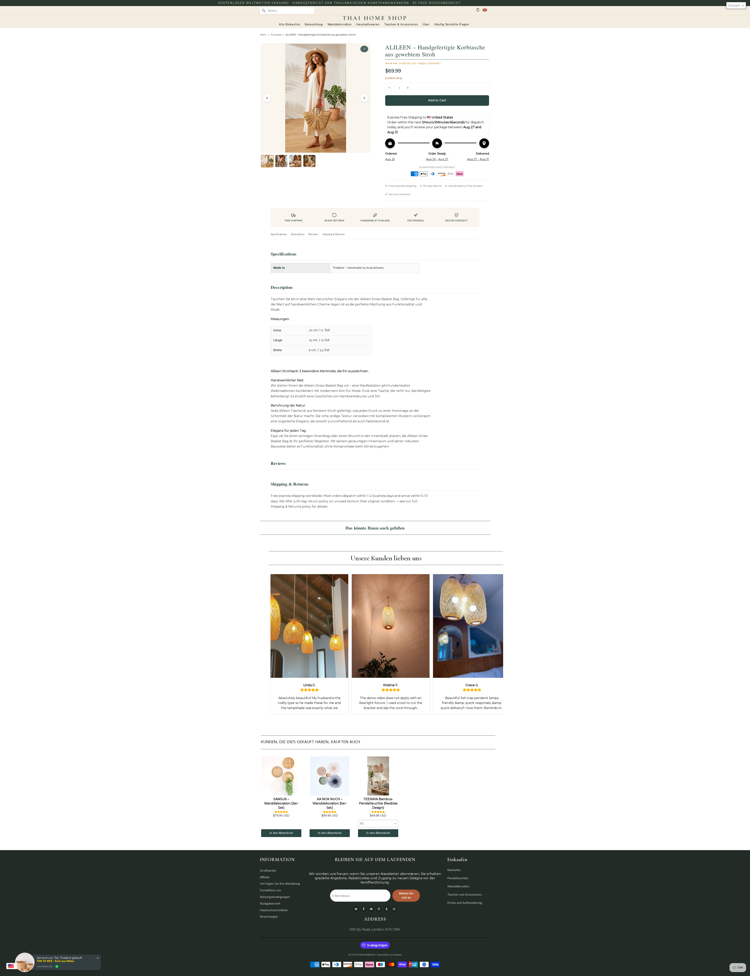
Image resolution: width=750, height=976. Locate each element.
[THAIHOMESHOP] (375, 18)
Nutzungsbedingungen (275, 897)
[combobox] (378, 823)
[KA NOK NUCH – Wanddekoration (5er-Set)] (330, 775)
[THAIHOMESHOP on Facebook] (363, 909)
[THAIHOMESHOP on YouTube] (371, 909)
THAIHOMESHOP (366, 954)
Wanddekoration (458, 886)
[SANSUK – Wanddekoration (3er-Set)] (281, 775)
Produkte (276, 34)
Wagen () (484, 10)
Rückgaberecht (270, 903)
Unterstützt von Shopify (389, 954)
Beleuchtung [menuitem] (314, 24)
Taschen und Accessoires (464, 894)
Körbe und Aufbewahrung (464, 903)
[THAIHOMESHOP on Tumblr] (386, 909)
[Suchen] (264, 10)
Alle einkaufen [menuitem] (289, 24)
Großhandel (268, 870)
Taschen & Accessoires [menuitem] (401, 24)
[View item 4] (309, 161)
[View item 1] (267, 161)
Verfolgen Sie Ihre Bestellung (280, 884)
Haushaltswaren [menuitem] (367, 24)
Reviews (313, 234)
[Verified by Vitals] (57, 966)
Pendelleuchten (457, 878)
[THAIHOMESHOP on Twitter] (356, 909)
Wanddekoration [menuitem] (340, 24)
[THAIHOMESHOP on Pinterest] (378, 909)
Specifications (279, 234)
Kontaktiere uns (270, 890)
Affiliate (265, 877)
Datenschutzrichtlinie (274, 910)
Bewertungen (269, 917)
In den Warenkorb (281, 833)
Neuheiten (454, 870)
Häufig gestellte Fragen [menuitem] (451, 24)
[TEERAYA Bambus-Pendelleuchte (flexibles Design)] (378, 775)
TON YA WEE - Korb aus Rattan (55, 961)
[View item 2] (281, 161)
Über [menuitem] (426, 24)
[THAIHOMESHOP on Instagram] (394, 909)
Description (297, 234)
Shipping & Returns (334, 234)
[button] (736, 5)
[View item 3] (295, 161)
